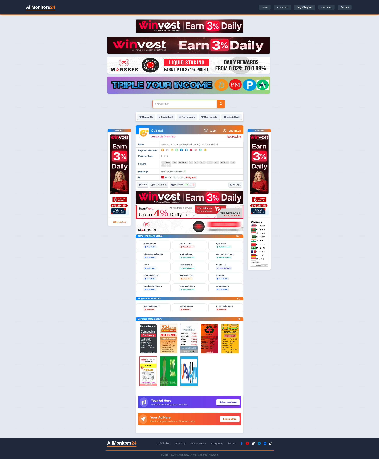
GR (175, 162)
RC (196, 162)
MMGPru (224, 162)
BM (233, 162)
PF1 (216, 162)
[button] (173, 171)
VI (169, 166)
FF (163, 166)
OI (191, 162)
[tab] (265, 7)
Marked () (147, 117)
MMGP (167, 162)
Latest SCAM (233, 117)
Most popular (211, 117)
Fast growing (188, 117)
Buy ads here (120, 222)
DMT (209, 162)
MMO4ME (183, 162)
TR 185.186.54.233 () (180, 177)
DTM (202, 162)
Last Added (167, 117)
